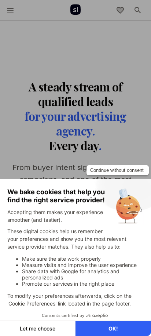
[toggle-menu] (10, 10)
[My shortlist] (120, 10)
